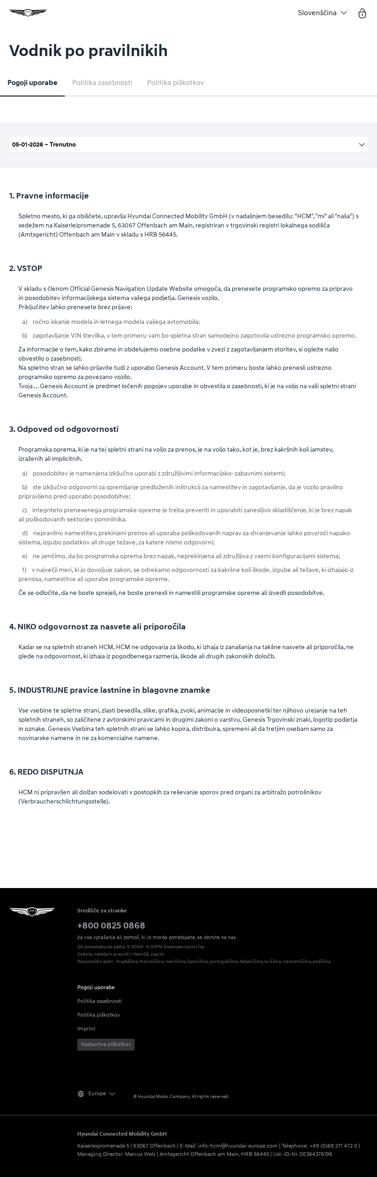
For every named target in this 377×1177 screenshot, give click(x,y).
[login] (362, 12)
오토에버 (28, 13)
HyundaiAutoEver (32, 911)
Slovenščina (317, 12)
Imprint (86, 1028)
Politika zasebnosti (102, 82)
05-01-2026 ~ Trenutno (44, 144)
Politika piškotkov (175, 82)
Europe (97, 1093)
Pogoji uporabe (32, 82)
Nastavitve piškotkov (106, 1044)
